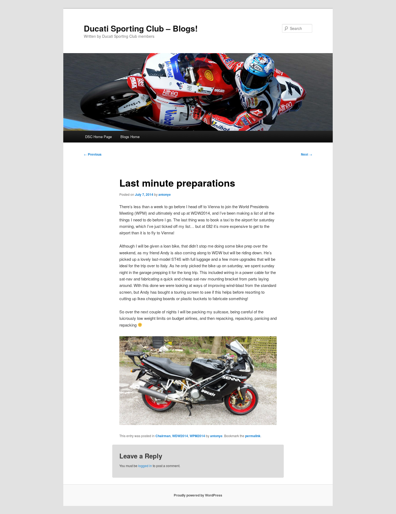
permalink (252, 435)
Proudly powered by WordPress (198, 495)
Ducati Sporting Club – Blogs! (141, 28)
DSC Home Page (98, 136)
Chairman (163, 435)
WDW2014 (180, 435)
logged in (145, 465)
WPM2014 (197, 435)
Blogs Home (130, 136)
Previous (93, 154)
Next (306, 154)
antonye (164, 194)
